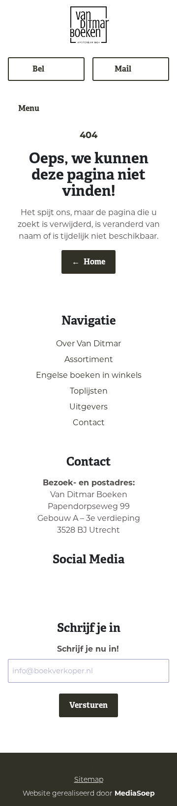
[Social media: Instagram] (76, 585)
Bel (38, 69)
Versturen (88, 705)
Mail (123, 69)
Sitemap (88, 779)
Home (88, 261)
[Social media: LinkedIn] (101, 585)
